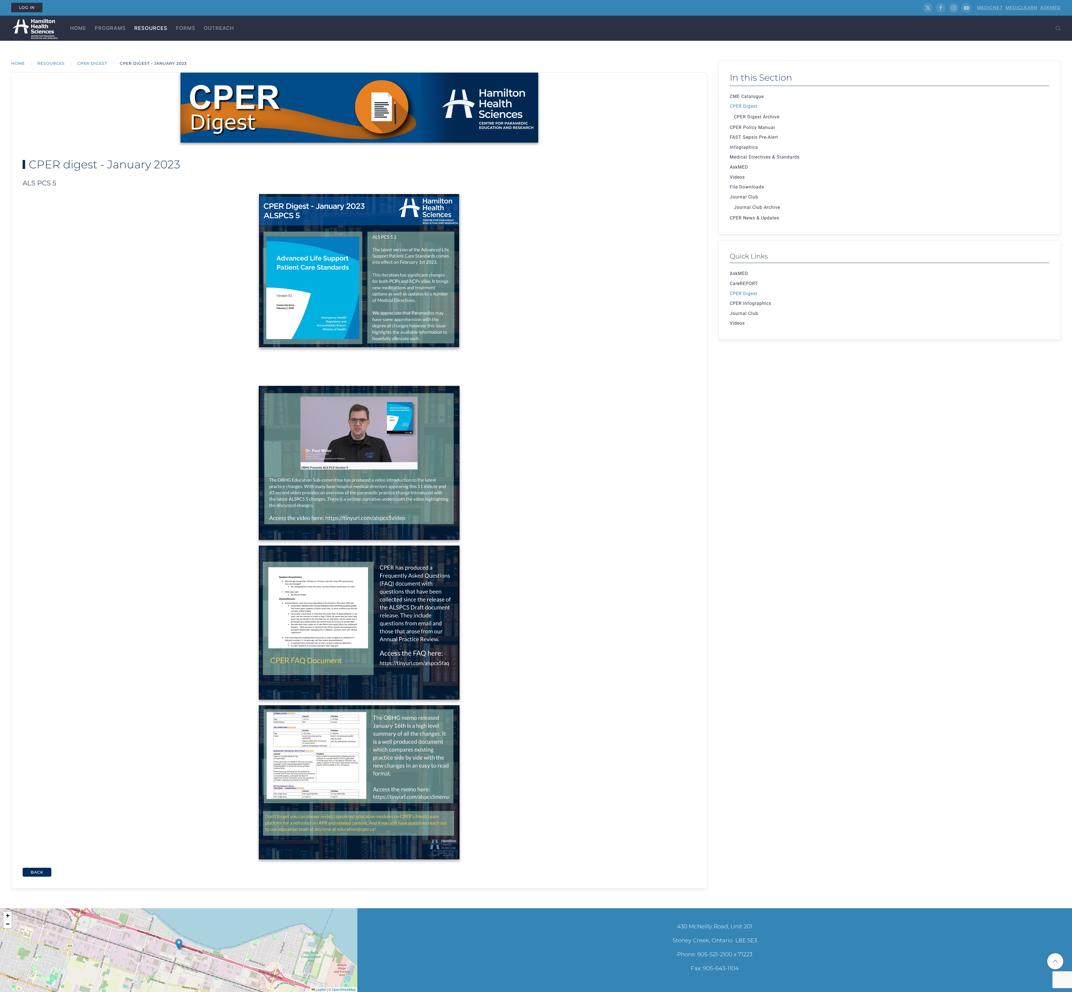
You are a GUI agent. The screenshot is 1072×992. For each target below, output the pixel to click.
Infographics (744, 147)
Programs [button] (110, 28)
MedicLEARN (1021, 7)
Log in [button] (27, 7)
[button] (1058, 28)
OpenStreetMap (344, 989)
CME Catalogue (747, 96)
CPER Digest (743, 106)
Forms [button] (185, 28)
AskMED (1050, 7)
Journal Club (744, 197)
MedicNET (990, 7)
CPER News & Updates (754, 218)
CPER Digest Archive (756, 116)
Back (37, 872)
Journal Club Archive (757, 207)
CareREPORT (744, 283)
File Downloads (747, 187)
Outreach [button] (219, 28)
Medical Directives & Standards (765, 157)
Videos (737, 177)
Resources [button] (151, 28)
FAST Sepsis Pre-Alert (754, 137)
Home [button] (78, 28)
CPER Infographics (750, 303)
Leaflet (320, 989)
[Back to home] (34, 28)
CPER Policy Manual (752, 127)
